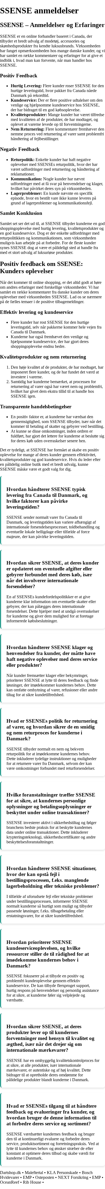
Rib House (32, 1182)
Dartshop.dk (10, 1172)
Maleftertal (34, 1172)
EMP (27, 1177)
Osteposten (44, 1177)
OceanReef (9, 1182)
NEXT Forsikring (73, 1177)
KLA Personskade (62, 1172)
